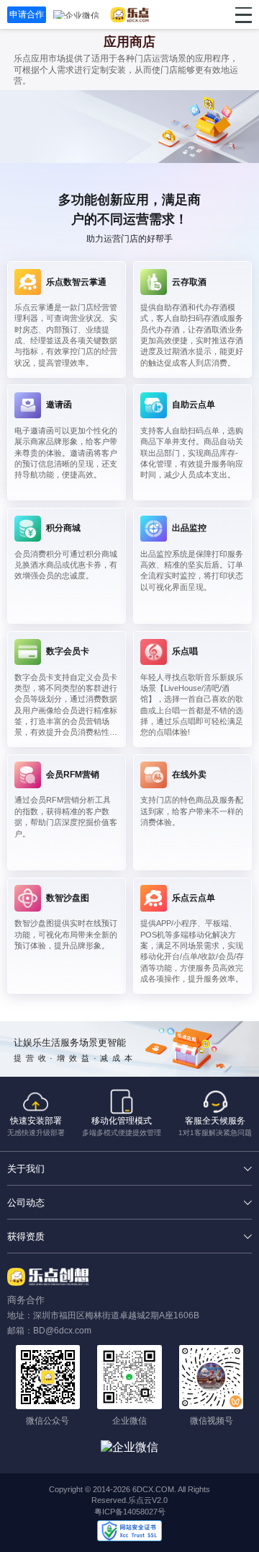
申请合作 (26, 14)
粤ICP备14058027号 (129, 1511)
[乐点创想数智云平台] (130, 15)
